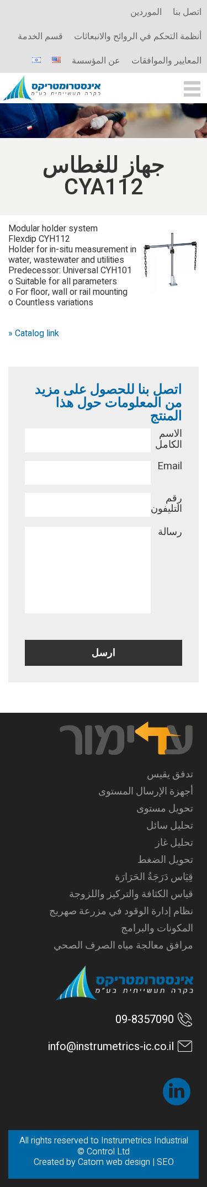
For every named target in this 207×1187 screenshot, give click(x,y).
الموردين (146, 12)
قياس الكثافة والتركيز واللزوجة (131, 894)
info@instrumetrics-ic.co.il (111, 1046)
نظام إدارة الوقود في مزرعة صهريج (121, 911)
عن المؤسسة (96, 60)
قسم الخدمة (40, 36)
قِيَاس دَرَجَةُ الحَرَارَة (154, 877)
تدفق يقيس (170, 774)
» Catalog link (33, 333)
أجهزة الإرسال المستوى (145, 791)
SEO (165, 1162)
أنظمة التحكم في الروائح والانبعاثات (137, 36)
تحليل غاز (174, 842)
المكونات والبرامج (157, 928)
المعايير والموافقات (166, 60)
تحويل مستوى (164, 808)
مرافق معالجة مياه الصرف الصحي (123, 945)
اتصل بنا (187, 12)
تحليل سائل (169, 825)
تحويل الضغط (165, 859)
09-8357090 (144, 1019)
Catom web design (114, 1162)
